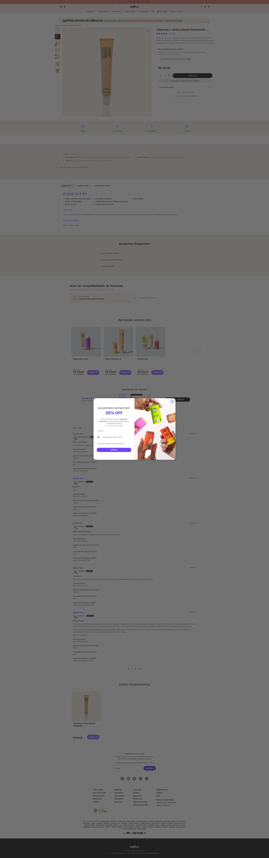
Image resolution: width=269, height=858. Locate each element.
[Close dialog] (172, 401)
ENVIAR (114, 450)
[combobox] (99, 437)
